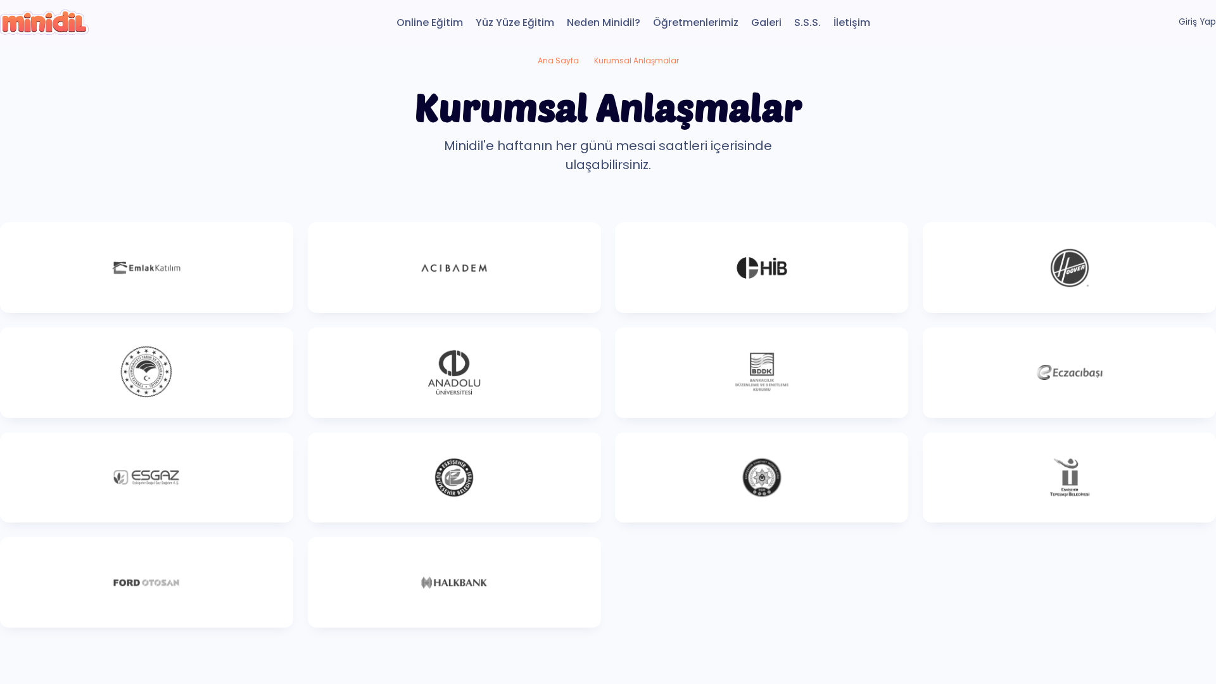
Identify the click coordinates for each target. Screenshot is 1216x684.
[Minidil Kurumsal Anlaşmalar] (44, 22)
